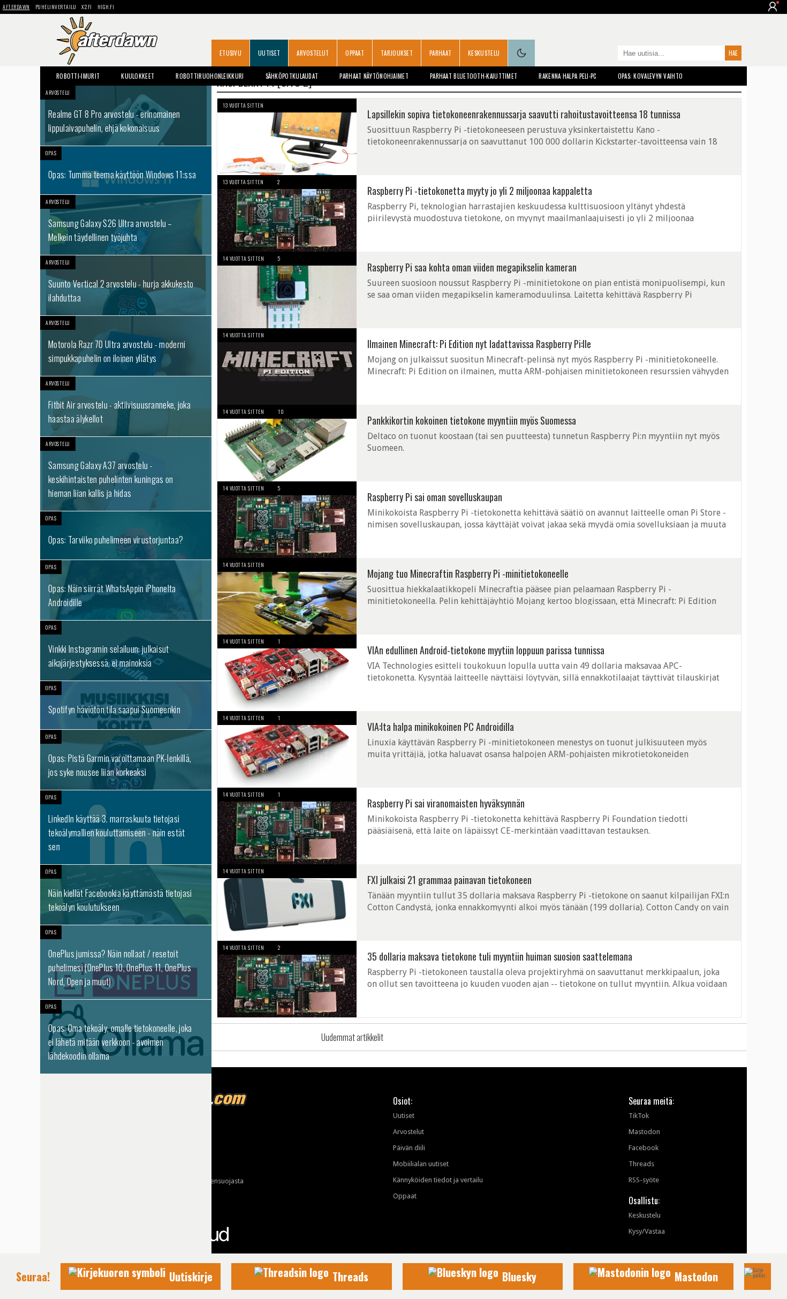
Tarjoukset (397, 53)
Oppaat (354, 53)
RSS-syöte (644, 1180)
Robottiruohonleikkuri (210, 76)
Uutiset (269, 53)
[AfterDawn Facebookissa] (607, 54)
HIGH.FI (106, 7)
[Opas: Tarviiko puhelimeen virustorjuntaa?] (125, 535)
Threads (641, 1164)
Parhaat (440, 53)
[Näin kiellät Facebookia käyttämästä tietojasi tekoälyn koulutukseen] (125, 895)
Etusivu (230, 53)
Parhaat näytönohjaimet (373, 76)
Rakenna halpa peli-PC (567, 76)
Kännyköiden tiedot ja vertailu (438, 1180)
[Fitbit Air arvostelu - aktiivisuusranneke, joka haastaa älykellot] (125, 406)
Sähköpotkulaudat (292, 76)
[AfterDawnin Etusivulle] (107, 41)
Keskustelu (484, 53)
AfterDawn (16, 7)
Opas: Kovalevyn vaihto (650, 76)
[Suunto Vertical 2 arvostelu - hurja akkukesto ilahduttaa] (125, 285)
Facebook (644, 1148)
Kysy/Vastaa (647, 1231)
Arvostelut (313, 53)
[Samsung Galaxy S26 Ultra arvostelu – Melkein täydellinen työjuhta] (125, 225)
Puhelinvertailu (56, 7)
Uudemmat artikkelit (352, 1037)
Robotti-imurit (78, 76)
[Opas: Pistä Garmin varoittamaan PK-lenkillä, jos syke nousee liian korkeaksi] (125, 760)
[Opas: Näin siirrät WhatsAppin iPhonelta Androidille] (125, 590)
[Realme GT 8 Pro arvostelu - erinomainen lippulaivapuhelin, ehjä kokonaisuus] (125, 116)
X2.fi (86, 7)
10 (281, 411)
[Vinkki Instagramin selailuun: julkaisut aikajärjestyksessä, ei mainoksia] (125, 651)
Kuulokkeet (137, 76)
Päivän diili (409, 1148)
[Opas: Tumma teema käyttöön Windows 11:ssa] (125, 170)
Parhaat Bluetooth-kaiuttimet (473, 76)
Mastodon (644, 1132)
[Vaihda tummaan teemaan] (521, 53)
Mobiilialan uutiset (421, 1164)
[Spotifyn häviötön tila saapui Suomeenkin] (125, 705)
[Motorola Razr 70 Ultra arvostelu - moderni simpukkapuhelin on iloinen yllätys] (125, 346)
